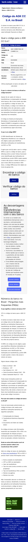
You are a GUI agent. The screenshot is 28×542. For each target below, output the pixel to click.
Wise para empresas (14, 289)
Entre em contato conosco (18, 523)
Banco (4, 10)
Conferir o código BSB (10, 529)
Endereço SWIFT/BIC (14, 525)
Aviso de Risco (5, 523)
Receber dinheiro (14, 279)
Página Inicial (6, 8)
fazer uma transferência (10, 453)
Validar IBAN (22, 527)
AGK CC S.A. (11, 10)
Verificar (14, 194)
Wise (13, 72)
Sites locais (10, 519)
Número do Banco (16, 8)
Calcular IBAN (21, 529)
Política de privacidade (7, 521)
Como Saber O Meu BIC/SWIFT (9, 527)
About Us (17, 519)
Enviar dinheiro (14, 284)
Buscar (14, 180)
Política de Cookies (20, 521)
